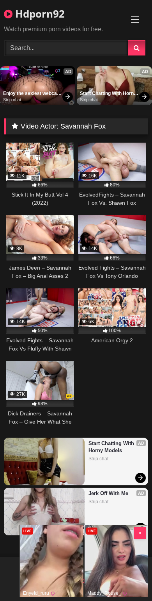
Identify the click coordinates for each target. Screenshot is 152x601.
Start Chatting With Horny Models (109, 94)
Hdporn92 (38, 14)
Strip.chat (12, 99)
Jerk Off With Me (108, 493)
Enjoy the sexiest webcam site (32, 94)
